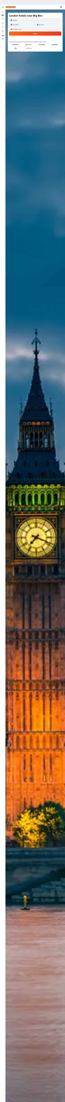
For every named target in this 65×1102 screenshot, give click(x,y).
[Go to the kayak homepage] (11, 7)
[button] (2, 7)
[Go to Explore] (3, 23)
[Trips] (3, 31)
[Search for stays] (3, 15)
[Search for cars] (3, 18)
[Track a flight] (3, 26)
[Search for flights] (3, 12)
